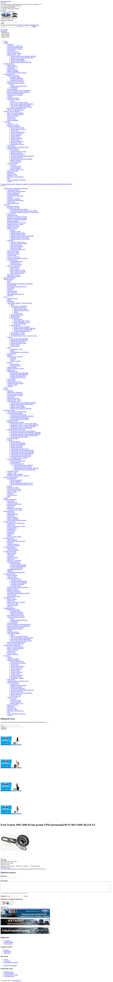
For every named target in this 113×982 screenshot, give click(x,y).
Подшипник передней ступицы (16, 429)
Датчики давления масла (18, 132)
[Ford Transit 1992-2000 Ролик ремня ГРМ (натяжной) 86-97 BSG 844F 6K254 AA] (15, 856)
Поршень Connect (16, 231)
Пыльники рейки (12, 527)
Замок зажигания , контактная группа (18, 147)
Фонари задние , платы (13, 54)
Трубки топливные (12, 605)
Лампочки (10, 44)
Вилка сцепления (12, 575)
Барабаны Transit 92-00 (17, 80)
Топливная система (9, 597)
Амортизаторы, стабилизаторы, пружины (15, 188)
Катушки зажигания (13, 550)
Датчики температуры (17, 141)
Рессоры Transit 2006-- (17, 446)
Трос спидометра (12, 292)
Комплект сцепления (13, 578)
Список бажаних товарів (11, 974)
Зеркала (9, 337)
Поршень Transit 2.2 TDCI (18, 234)
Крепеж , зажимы (15, 361)
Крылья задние (15, 364)
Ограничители (18, 313)
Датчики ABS (11, 145)
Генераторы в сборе (12, 124)
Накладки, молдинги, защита (15, 368)
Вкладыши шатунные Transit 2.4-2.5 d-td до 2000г (24, 212)
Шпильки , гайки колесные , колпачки (18, 475)
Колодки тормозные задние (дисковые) (18, 92)
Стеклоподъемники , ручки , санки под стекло (24, 335)
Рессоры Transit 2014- (17, 447)
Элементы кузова (12, 385)
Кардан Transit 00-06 (16, 480)
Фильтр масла (11, 117)
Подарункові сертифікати (11, 962)
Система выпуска (9, 538)
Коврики (9, 355)
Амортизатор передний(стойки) (16, 191)
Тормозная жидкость (13, 98)
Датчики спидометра (16, 138)
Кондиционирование (10, 277)
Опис (2, 867)
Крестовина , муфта (12, 487)
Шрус (9, 496)
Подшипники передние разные (19, 437)
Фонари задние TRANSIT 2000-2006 (21, 62)
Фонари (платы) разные (17, 59)
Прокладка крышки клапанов (19, 243)
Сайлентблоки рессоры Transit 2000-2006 (22, 453)
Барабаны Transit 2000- (17, 78)
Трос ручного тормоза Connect (19, 102)
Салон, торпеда (11, 379)
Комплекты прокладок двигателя (16, 222)
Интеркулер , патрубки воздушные (17, 216)
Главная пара (11, 501)
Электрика (7, 121)
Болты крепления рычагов (18, 460)
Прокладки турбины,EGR (18, 249)
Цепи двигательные (16, 264)
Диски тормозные (12, 89)
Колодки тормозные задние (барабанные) (19, 90)
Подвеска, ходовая (9, 410)
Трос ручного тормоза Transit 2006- (20, 105)
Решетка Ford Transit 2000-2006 (19, 374)
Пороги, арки (11, 370)
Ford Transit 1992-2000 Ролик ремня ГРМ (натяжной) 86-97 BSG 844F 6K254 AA (49, 184)
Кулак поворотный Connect (18, 414)
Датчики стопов (15, 139)
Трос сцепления (11, 594)
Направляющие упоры (17, 315)
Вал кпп (9, 280)
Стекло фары (11, 50)
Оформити (8, 1)
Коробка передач (8, 279)
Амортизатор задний (13, 190)
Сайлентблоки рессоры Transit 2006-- (21, 454)
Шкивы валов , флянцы (14, 276)
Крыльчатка (10, 556)
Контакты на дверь (16, 142)
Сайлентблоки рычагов (17, 463)
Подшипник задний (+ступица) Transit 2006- (23, 426)
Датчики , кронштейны (13, 126)
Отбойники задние (12, 420)
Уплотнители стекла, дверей (15, 383)
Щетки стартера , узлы (17, 169)
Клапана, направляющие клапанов (17, 218)
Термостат (10, 571)
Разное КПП (10, 288)
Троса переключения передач (15, 294)
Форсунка (10, 606)
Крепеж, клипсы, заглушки (15, 356)
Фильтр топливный (12, 120)
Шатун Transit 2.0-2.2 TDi (18, 270)
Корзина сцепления (12, 588)
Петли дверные (15, 318)
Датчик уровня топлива (17, 127)
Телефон (3, 727)
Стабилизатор (11, 201)
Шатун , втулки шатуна (14, 265)
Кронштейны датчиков (17, 144)
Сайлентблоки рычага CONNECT (23, 465)
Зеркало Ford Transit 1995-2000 (19, 340)
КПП (8, 282)
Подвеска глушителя (13, 544)
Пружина (10, 197)
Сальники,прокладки (17, 157)
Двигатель (7, 204)
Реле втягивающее (16, 168)
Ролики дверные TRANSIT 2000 (23, 329)
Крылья (9, 362)
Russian (12, 11)
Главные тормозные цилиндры (16, 83)
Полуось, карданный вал (11, 477)
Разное (12, 101)
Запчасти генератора (13, 148)
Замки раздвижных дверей (21, 310)
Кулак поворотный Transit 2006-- (20, 419)
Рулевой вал (10, 533)
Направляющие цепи (17, 261)
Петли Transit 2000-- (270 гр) (22, 322)
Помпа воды (10, 559)
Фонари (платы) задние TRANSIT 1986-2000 (23, 56)
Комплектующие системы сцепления (17, 587)
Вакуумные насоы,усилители (15, 81)
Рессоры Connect (15, 441)
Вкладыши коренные (13, 206)
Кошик (3, 1)
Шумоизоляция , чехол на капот (20, 352)
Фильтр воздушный (12, 115)
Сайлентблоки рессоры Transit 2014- (21, 456)
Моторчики (10, 172)
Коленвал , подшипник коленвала (16, 219)
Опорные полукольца (13, 225)
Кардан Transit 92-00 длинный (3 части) (22, 483)
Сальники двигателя (13, 254)
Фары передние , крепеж (14, 53)
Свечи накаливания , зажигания (16, 179)
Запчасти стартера (12, 163)
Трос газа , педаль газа (13, 257)
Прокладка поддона (16, 245)
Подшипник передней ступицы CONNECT (23, 431)
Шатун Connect (15, 268)
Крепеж (9, 486)
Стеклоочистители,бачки (14, 382)
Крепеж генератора (12, 171)
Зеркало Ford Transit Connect (18, 343)
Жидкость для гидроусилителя (15, 523)
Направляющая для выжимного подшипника (20, 283)
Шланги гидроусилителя (14, 536)
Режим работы (8, 943)
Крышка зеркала (15, 344)
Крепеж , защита (12, 599)
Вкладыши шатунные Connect (19, 209)
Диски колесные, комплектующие (16, 411)
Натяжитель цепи (16, 263)
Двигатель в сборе (12, 215)
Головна (3, 184)
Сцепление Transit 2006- (17, 584)
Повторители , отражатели (14, 46)
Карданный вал (11, 478)
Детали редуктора (12, 502)
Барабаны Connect (16, 77)
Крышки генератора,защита (18, 151)
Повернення (7, 951)
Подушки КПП (11, 285)
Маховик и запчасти (13, 590)
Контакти (6, 950)
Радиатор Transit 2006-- (17, 568)
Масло (6, 41)
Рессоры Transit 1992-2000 (18, 443)
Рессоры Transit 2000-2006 (18, 444)
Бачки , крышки (11, 553)
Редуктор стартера (16, 166)
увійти (19, 25)
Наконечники (11, 524)
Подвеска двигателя (13, 227)
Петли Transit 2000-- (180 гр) (22, 321)
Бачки (12, 84)
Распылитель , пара (12, 603)
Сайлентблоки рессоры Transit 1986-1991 (22, 450)
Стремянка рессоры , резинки (19, 457)
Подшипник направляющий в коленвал (18, 593)
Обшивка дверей (15, 316)
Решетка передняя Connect (18, 377)
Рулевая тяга (10, 532)
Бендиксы (13, 165)
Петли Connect (18, 319)
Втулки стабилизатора (13, 193)
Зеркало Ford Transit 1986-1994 (19, 338)
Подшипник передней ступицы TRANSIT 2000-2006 (26, 434)
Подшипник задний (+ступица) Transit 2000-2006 (24, 425)
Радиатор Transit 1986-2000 (18, 565)
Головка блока (11, 213)
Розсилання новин (9, 976)
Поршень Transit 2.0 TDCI (18, 233)
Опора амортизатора (13, 194)
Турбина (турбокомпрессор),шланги (17, 258)
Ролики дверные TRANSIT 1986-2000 (24, 328)
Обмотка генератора (16, 153)
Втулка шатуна (15, 267)
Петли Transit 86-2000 (20, 324)
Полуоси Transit (11, 492)
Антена (9, 123)
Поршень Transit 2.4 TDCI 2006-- (20, 237)
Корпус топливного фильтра (15, 114)
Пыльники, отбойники (13, 199)
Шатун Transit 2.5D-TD (17, 273)
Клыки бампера (11, 353)
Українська (5, 11)
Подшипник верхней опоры (15, 196)
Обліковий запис (8, 971)
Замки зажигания (12, 548)
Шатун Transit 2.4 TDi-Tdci (18, 271)
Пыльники (10, 493)
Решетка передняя (12, 371)
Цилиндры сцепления (13, 596)
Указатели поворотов (13, 52)
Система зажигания (9, 547)
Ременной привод (9, 63)
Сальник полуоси (12, 495)
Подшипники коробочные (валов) (16, 286)
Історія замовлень (9, 973)
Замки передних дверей (20, 309)
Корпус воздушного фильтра (15, 113)
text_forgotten (4, 29)
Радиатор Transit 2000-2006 (18, 566)
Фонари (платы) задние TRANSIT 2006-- (22, 57)
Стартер (9, 181)
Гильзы (13, 230)
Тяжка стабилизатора (13, 203)
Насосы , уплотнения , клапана (16, 602)
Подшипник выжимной (14, 591)
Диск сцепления (11, 577)
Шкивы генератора (16, 160)
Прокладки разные (16, 248)
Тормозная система (9, 74)
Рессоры (9, 440)
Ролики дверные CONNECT (22, 326)
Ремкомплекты (11, 529)
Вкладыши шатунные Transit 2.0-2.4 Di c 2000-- (24, 210)
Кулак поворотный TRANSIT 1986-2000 (22, 416)
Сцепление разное (16, 585)
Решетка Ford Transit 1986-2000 (19, 373)
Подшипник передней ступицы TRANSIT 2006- (24, 435)
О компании (7, 940)
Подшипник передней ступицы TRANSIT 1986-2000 (26, 432)
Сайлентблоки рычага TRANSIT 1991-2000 (26, 468)
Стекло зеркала (15, 346)
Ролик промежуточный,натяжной (16, 72)
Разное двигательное (13, 251)
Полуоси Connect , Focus (14, 490)
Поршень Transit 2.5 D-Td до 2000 (20, 239)
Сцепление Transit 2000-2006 (19, 582)
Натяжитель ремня (12, 66)
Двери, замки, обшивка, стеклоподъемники (19, 303)
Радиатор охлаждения (13, 562)
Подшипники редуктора (14, 504)
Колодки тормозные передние (15, 93)
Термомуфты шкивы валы (14, 569)
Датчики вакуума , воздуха (18, 129)
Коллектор (10, 542)
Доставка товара (8, 942)
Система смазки (11, 255)
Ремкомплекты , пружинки (15, 95)
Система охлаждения (10, 551)
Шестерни (10, 295)
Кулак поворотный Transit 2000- (20, 417)
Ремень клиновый (12, 69)
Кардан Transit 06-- (16, 481)
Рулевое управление (9, 521)
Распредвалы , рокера (13, 252)
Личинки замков (12, 367)
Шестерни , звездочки (13, 274)
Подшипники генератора (18, 154)
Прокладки (10, 240)
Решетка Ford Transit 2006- (18, 376)
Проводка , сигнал (12, 175)
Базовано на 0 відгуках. (22, 866)
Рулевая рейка (11, 530)
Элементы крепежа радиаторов (16, 572)
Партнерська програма (10, 965)
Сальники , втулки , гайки (14, 510)
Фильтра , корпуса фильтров (12, 111)
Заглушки (13, 358)
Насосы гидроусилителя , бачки (16, 526)
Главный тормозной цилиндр (19, 86)
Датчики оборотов (16, 135)
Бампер (9, 300)
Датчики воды (15, 130)
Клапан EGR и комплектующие (16, 541)
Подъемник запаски (13, 438)
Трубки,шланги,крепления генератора (21, 159)
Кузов (5, 297)
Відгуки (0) (7, 867)
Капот (9, 347)
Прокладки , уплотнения (14, 560)
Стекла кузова (11, 380)
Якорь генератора (16, 162)
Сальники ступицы (12, 471)
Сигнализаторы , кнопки (18, 334)
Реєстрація (4, 31)
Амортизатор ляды (12, 298)
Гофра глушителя (12, 539)
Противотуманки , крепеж (14, 49)
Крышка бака (11, 600)
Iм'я (2, 725)
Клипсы (13, 359)
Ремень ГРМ (10, 68)
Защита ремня (11, 65)
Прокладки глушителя (13, 545)
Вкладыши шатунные (13, 207)
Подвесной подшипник (14, 489)
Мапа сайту (7, 953)
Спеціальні (7, 961)
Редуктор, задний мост (10, 499)
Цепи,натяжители (12, 260)
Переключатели (11, 174)
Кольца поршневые (12, 221)
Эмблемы (10, 386)
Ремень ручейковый (13, 71)
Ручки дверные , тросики (18, 332)
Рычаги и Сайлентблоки (14, 459)
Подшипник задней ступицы (15, 422)
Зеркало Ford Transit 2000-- (18, 341)
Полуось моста (11, 505)
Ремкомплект (14, 87)
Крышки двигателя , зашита (15, 224)
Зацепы (16, 312)
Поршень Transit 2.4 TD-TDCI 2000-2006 (22, 236)
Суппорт (9, 96)
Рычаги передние (15, 462)
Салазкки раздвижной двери (22, 331)
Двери (12, 304)
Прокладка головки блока (18, 242)
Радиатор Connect (16, 563)
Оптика (6, 43)
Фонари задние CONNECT (18, 60)
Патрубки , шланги (12, 557)
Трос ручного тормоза (13, 99)
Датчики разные (15, 136)
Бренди (6, 959)
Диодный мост (15, 150)
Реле (8, 178)
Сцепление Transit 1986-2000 (19, 581)
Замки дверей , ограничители (19, 306)
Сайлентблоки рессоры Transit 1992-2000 (22, 452)
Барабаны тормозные (13, 75)
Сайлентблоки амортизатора (15, 200)
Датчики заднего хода (17, 133)
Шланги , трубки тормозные (15, 110)
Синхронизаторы (12, 291)
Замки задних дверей (20, 307)
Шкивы (9, 535)
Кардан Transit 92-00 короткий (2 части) (22, 484)
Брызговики (10, 301)
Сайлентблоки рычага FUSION (23, 466)
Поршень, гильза (12, 228)
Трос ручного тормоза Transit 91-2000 (21, 107)
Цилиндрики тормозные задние (16, 108)
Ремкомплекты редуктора (14, 508)
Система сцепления (9, 574)
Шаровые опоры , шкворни (15, 474)
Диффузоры (10, 554)
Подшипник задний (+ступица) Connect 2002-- (24, 423)
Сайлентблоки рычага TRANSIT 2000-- (25, 469)
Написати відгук (35, 866)
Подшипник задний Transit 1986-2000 (21, 428)
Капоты (13, 350)
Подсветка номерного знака (15, 47)
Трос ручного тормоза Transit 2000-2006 (22, 104)
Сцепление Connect (16, 580)
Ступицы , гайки (12, 472)
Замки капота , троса (16, 349)
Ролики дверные (15, 325)
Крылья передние (16, 365)
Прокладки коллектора (17, 246)
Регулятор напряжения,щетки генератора (22, 156)
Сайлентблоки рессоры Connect (19, 449)
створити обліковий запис (31, 25)
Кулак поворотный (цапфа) (15, 413)
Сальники (10, 289)
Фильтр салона (11, 118)
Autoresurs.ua (17, 980)
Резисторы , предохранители (15, 177)
